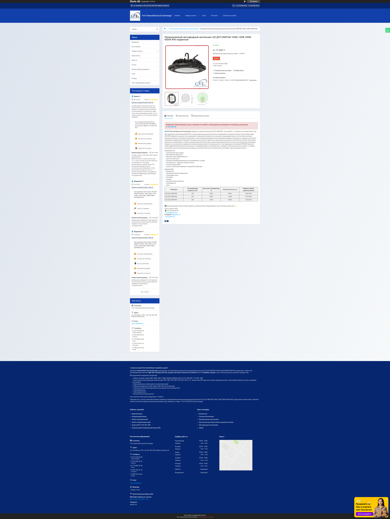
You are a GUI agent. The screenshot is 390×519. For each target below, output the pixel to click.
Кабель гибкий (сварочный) (141, 422)
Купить (216, 58)
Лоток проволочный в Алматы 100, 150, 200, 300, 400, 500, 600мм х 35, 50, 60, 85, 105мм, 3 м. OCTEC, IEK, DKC (146, 124)
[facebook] (165, 221)
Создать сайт (145, 1)
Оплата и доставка (229, 15)
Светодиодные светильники (208, 425)
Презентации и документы (140, 69)
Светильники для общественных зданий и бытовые (216, 422)
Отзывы (134, 78)
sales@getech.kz (172, 212)
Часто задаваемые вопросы (141, 83)
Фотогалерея (136, 46)
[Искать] (157, 29)
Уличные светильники (206, 416)
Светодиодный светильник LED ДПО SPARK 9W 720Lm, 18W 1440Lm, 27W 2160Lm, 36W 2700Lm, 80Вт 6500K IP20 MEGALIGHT (145, 194)
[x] (167, 221)
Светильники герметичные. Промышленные (184, 29)
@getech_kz (176, 214)
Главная (177, 15)
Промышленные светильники (209, 419)
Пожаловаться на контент (205, 517)
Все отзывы (145, 292)
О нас (204, 15)
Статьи (134, 65)
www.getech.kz (170, 216)
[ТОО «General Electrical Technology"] (135, 16)
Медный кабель (137, 414)
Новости (134, 60)
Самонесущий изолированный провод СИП (146, 428)
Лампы (201, 428)
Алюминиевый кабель (139, 416)
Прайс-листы (136, 56)
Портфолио (135, 42)
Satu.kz (204, 515)
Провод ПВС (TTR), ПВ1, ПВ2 (141, 425)
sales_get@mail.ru (138, 323)
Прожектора (203, 414)
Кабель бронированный (140, 419)
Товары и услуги (190, 15)
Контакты (214, 15)
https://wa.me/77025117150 (139, 499)
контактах (172, 127)
